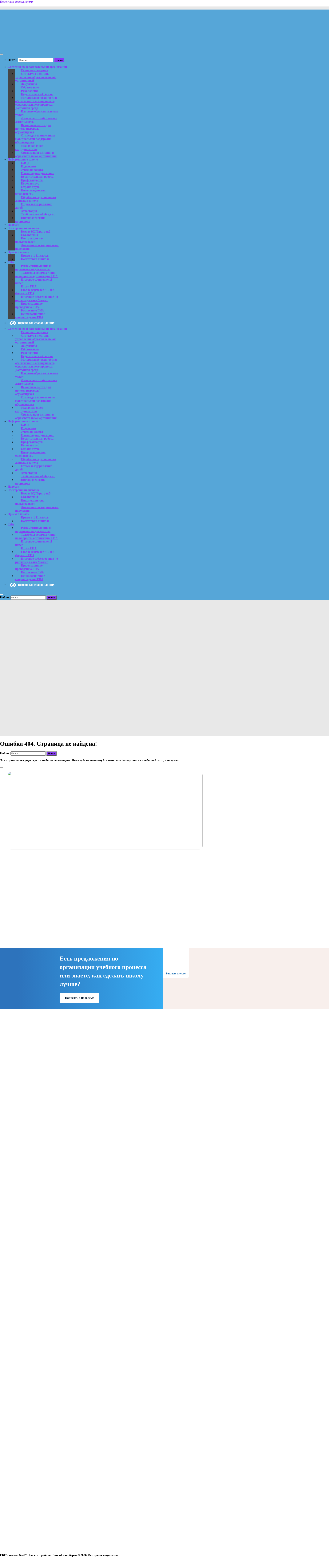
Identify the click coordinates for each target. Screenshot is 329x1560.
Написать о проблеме (79, 997)
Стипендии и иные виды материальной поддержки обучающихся (35, 139)
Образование (30, 87)
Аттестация (29, 211)
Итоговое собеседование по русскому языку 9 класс (36, 298)
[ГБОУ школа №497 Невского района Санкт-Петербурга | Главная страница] (48, 46)
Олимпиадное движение (37, 173)
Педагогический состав (37, 94)
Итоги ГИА (29, 286)
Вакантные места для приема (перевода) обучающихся (33, 129)
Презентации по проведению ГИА (29, 305)
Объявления (29, 235)
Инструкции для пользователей (29, 240)
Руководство (29, 90)
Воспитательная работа (37, 176)
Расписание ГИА (32, 310)
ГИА (11, 262)
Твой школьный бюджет (38, 214)
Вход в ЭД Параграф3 (36, 231)
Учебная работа (32, 169)
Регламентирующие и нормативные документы (33, 267)
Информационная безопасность (30, 192)
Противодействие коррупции (30, 219)
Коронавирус (30, 183)
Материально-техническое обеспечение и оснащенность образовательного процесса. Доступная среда (36, 103)
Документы (29, 84)
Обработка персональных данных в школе (35, 199)
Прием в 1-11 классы (35, 255)
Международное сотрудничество (29, 147)
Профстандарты (32, 180)
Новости (13, 224)
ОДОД (25, 163)
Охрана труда (30, 187)
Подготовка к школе (35, 259)
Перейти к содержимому (17, 1)
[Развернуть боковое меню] (1, 767)
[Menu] (1, 54)
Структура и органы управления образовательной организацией (35, 77)
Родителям (28, 166)
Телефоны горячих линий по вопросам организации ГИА (36, 274)
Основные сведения (34, 70)
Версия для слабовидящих (35, 322)
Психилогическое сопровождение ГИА (30, 315)
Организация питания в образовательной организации (36, 154)
